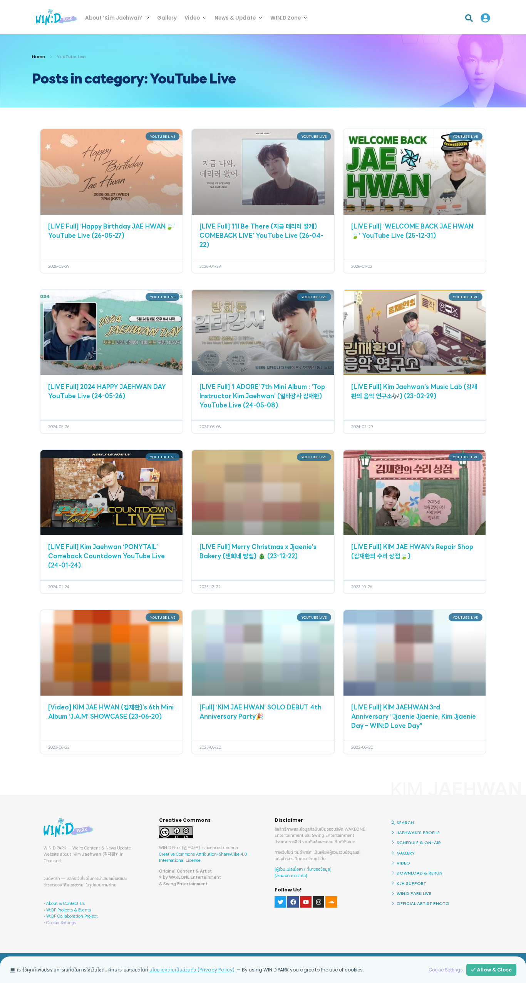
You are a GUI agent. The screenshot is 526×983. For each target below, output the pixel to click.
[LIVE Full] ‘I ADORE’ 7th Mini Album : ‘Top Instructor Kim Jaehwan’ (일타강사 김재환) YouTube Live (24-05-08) (262, 396)
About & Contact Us (65, 903)
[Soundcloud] (331, 902)
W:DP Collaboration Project (72, 916)
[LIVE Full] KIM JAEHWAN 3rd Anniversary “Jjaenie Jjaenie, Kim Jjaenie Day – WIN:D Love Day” (413, 717)
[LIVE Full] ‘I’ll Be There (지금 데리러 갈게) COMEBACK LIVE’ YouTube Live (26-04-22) (261, 236)
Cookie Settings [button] (61, 922)
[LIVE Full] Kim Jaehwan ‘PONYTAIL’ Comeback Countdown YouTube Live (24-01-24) (106, 556)
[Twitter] (280, 902)
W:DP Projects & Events (68, 910)
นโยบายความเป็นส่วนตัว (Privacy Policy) (192, 969)
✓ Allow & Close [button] (491, 969)
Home (38, 56)
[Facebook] (293, 902)
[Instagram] (318, 902)
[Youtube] (306, 902)
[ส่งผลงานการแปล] (291, 876)
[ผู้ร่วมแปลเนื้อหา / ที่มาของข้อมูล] (303, 869)
